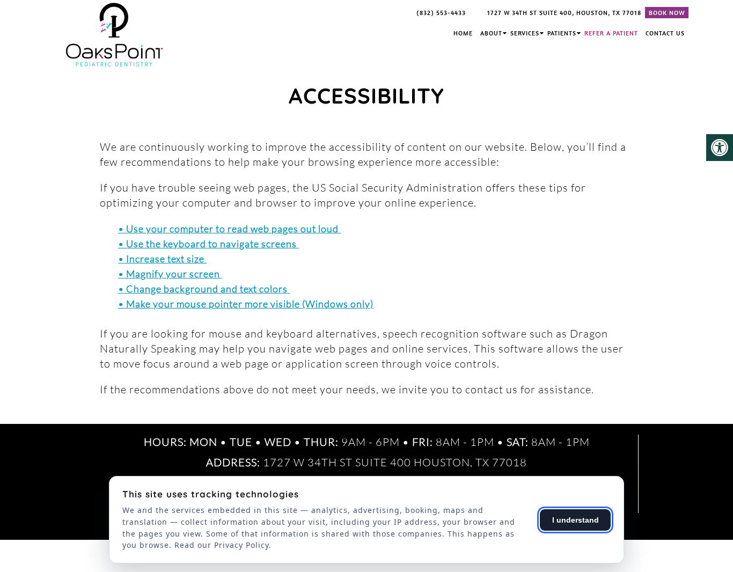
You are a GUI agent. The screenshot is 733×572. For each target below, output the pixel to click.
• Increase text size (162, 259)
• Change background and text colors (204, 289)
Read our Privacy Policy (221, 545)
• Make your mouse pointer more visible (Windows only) (245, 304)
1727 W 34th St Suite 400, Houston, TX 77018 (564, 13)
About (491, 33)
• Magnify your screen (170, 274)
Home (463, 33)
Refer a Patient (611, 33)
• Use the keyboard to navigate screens (208, 244)
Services (524, 33)
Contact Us (665, 33)
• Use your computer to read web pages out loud (229, 228)
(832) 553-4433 (441, 13)
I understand (575, 520)
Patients (561, 33)
